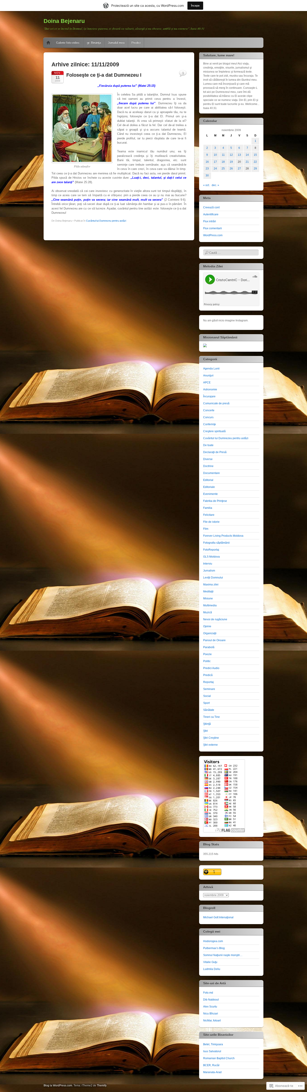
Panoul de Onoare (214, 640)
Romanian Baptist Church (219, 1058)
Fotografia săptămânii (216, 542)
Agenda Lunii (211, 368)
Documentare (211, 473)
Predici (135, 42)
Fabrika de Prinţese (215, 501)
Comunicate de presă (216, 403)
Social (207, 696)
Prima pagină (48, 43)
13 (239, 154)
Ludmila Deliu (211, 969)
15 (255, 154)
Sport (206, 703)
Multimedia (210, 605)
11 (223, 154)
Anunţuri (208, 375)
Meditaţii (208, 591)
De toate (208, 445)
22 (255, 161)
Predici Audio (211, 668)
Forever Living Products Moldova (223, 535)
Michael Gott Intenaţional (218, 917)
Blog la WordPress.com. (58, 1085)
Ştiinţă (207, 723)
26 (231, 168)
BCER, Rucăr (211, 1065)
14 (247, 154)
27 (239, 168)
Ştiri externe (210, 744)
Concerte (208, 410)
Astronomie (210, 389)
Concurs (208, 417)
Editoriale (209, 487)
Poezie (207, 654)
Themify (101, 1085)
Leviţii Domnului (213, 577)
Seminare (209, 689)
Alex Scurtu (210, 1006)
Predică (208, 675)
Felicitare (208, 514)
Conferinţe (209, 424)
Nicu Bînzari (210, 1013)
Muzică (207, 612)
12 (231, 154)
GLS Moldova (211, 556)
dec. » (215, 185)
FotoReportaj (211, 549)
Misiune (208, 598)
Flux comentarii (212, 228)
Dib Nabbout (211, 999)
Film (205, 528)
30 (207, 175)
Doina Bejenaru (64, 21)
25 (223, 168)
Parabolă (208, 647)
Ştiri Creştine (211, 737)
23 (207, 168)
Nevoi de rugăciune (215, 619)
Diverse (208, 459)
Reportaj (208, 682)
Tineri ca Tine (211, 716)
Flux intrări (209, 221)
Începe (195, 5)
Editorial (208, 480)
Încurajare (209, 396)
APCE (207, 382)
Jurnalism (209, 570)
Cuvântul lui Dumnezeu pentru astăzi (106, 220)
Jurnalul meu (116, 42)
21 (247, 161)
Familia (207, 507)
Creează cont (211, 207)
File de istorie (211, 521)
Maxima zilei (210, 584)
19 (231, 161)
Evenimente (210, 494)
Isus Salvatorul (212, 1051)
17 (215, 161)
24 (215, 168)
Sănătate (208, 710)
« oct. (206, 185)
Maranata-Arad (212, 1072)
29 (255, 168)
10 (215, 154)
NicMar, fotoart (212, 1020)
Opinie (207, 626)
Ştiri (205, 730)
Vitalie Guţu (210, 962)
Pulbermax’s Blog (214, 948)
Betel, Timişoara (213, 1044)
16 (207, 161)
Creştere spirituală (214, 431)
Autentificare (210, 214)
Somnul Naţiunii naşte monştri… (222, 955)
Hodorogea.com (213, 941)
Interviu (207, 563)
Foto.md (208, 992)
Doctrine (208, 466)
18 (223, 161)
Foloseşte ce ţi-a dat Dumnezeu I (103, 75)
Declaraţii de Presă (215, 452)
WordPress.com (212, 235)
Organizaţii (209, 633)
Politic (207, 661)
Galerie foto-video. (68, 42)
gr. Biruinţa (94, 42)
